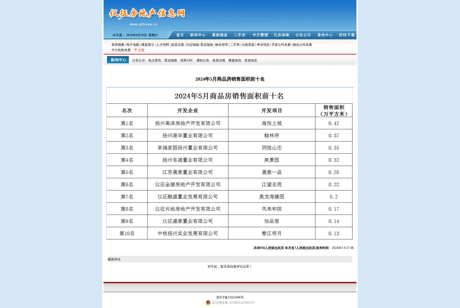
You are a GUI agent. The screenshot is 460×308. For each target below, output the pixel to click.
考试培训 (263, 45)
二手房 (235, 45)
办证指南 (192, 45)
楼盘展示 (147, 45)
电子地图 (132, 45)
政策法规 (177, 45)
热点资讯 (154, 60)
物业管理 (221, 45)
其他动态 (250, 60)
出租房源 (248, 45)
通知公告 (202, 60)
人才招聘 (162, 45)
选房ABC (186, 60)
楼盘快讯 (234, 60)
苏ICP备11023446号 (230, 297)
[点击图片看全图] (230, 239)
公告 (141, 50)
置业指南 (206, 45)
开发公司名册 (281, 45)
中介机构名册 (121, 50)
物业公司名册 (302, 45)
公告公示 (138, 60)
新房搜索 (118, 45)
